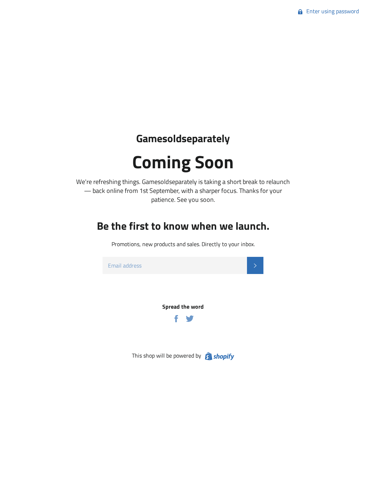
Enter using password (332, 11)
